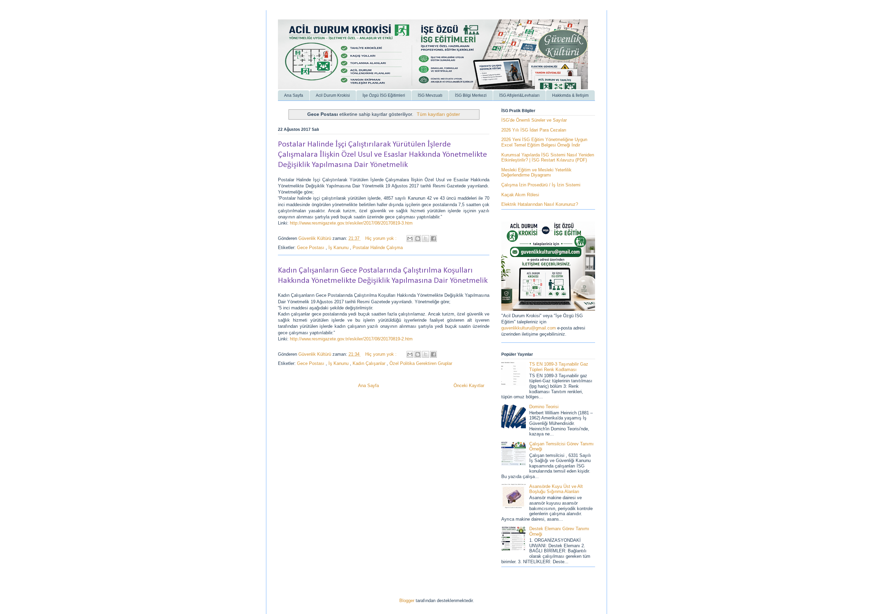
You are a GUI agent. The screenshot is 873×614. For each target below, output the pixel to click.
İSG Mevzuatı (430, 95)
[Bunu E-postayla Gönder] (409, 238)
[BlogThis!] (417, 238)
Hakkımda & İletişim (570, 95)
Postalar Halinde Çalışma (378, 247)
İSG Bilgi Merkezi (471, 95)
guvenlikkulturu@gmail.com (529, 328)
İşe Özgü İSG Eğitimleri (383, 95)
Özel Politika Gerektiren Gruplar (420, 363)
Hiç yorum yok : (381, 238)
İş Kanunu (339, 247)
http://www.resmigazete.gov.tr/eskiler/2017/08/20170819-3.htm (351, 223)
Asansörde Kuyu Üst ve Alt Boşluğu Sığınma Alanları (556, 489)
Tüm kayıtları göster (438, 114)
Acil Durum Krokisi (333, 95)
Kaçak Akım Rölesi (520, 194)
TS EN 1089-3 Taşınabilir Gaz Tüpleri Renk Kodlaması (558, 367)
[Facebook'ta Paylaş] (433, 238)
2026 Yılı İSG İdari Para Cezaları (533, 130)
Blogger (406, 600)
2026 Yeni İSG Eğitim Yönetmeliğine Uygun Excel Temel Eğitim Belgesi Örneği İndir (544, 142)
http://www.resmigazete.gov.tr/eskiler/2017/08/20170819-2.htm (351, 338)
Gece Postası (311, 247)
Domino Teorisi (544, 406)
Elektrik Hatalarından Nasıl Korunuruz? (539, 204)
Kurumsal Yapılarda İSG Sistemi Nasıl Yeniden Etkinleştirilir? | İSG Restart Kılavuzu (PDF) (547, 157)
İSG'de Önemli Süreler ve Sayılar (534, 120)
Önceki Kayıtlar (469, 385)
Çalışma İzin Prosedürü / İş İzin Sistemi (540, 184)
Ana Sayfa (293, 95)
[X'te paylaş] (425, 238)
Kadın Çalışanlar (370, 363)
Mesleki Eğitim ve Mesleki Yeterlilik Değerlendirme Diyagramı (536, 172)
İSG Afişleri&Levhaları (519, 95)
